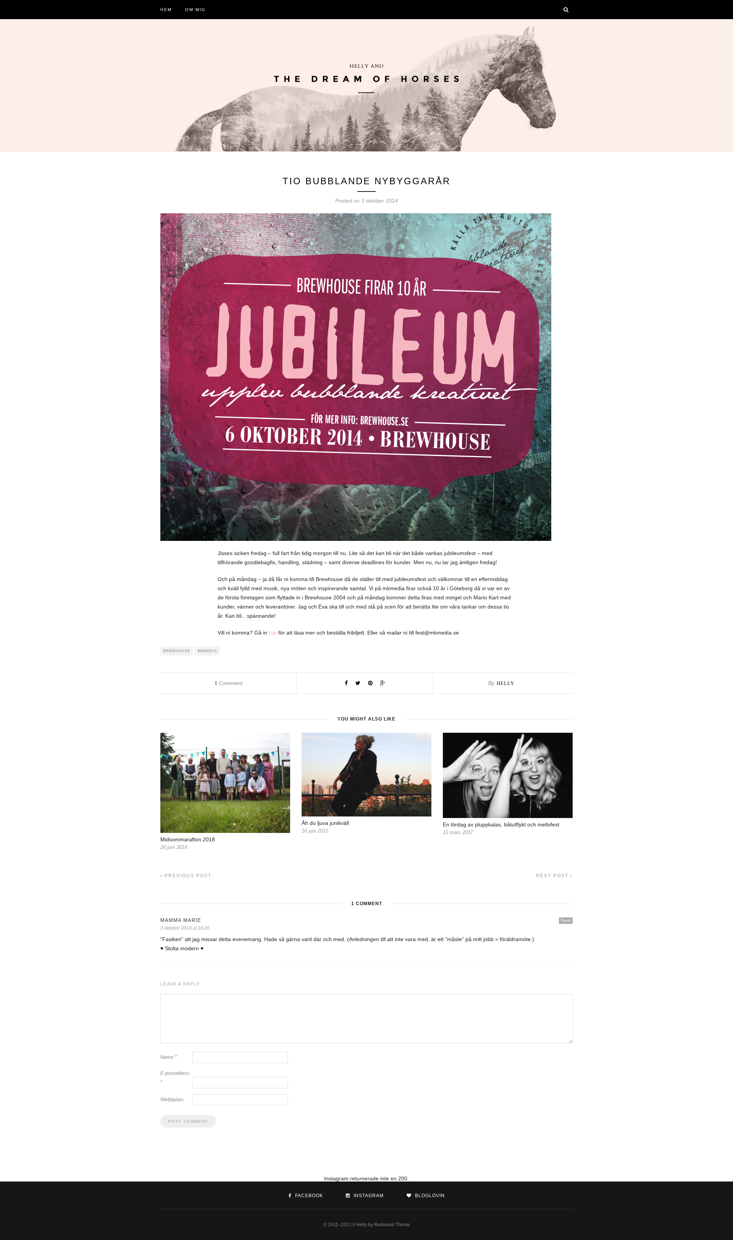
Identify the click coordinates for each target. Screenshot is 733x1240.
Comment (228, 683)
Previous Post (187, 875)
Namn (168, 1057)
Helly (505, 683)
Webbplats (172, 1099)
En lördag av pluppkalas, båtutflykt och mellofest (501, 824)
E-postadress (175, 1077)
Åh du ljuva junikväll (325, 823)
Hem (166, 9)
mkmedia (207, 651)
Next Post (553, 875)
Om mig (195, 9)
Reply (566, 920)
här (273, 633)
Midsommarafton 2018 (187, 839)
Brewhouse (176, 651)
